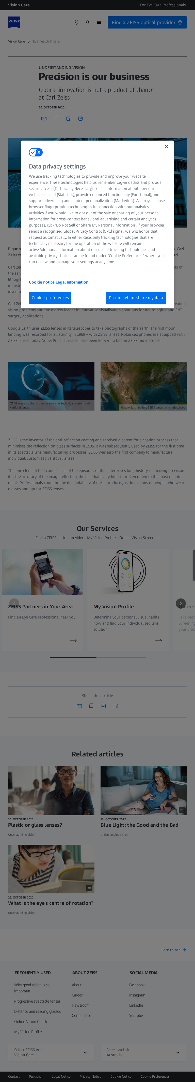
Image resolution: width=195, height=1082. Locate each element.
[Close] (166, 146)
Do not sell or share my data (136, 298)
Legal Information (72, 282)
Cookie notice (42, 282)
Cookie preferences (50, 298)
